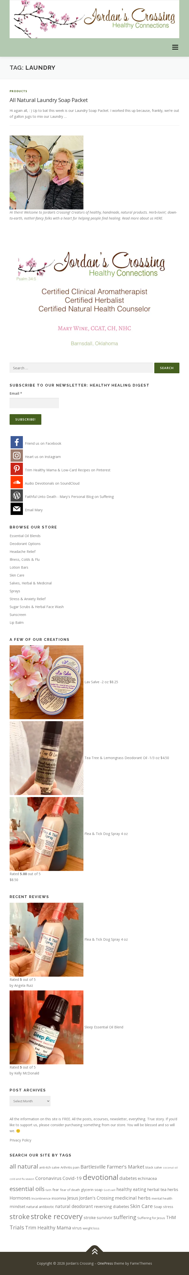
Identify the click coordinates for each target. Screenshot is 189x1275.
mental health (162, 1198)
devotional (100, 1177)
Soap (158, 1206)
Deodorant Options (25, 543)
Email (16, 393)
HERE (158, 218)
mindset (17, 1206)
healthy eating (131, 1189)
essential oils (27, 1189)
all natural (24, 1166)
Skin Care (17, 575)
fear (55, 1189)
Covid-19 (72, 1178)
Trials (17, 1227)
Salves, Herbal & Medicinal (31, 583)
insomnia (59, 1198)
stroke (20, 1216)
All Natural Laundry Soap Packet (49, 99)
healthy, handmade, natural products (118, 212)
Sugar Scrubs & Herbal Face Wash (37, 606)
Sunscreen (18, 614)
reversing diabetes (111, 1206)
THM (171, 1217)
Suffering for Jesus (151, 1218)
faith (48, 1190)
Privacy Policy (20, 1140)
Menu (175, 47)
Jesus (72, 1198)
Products (19, 91)
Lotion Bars (19, 567)
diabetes (128, 1178)
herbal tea (156, 1189)
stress (168, 1206)
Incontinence (41, 1198)
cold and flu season (22, 1179)
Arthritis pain (70, 1167)
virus (77, 1228)
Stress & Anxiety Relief (28, 598)
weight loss (91, 1228)
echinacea (147, 1178)
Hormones (20, 1198)
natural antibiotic (40, 1206)
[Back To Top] (94, 1251)
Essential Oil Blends (25, 535)
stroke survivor (98, 1217)
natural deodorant (74, 1206)
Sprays (15, 591)
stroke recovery (57, 1216)
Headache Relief (22, 551)
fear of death (70, 1190)
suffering (124, 1217)
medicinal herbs (133, 1198)
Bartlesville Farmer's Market (112, 1166)
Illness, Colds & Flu (25, 559)
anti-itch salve (49, 1167)
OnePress (105, 1263)
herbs (172, 1189)
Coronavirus (48, 1178)
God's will (109, 1190)
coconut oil (170, 1167)
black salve (153, 1167)
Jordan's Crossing (96, 1198)
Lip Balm (17, 622)
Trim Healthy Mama (48, 1227)
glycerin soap (92, 1189)
